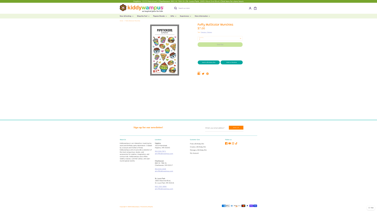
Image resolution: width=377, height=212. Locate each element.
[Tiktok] (236, 143)
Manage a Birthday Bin (198, 150)
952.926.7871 (160, 151)
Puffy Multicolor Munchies (132, 21)
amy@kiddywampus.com (164, 154)
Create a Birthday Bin (198, 147)
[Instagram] (233, 143)
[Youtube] (229, 143)
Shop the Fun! (142, 16)
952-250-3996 (161, 187)
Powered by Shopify (146, 206)
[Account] (250, 8)
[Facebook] (226, 143)
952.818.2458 (160, 169)
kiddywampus (135, 206)
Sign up (236, 127)
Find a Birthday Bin (197, 144)
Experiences (184, 16)
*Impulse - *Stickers (206, 32)
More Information (201, 16)
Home (121, 21)
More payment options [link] (220, 55)
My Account (194, 153)
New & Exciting (126, 16)
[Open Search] (176, 8)
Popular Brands (159, 16)
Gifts (173, 16)
